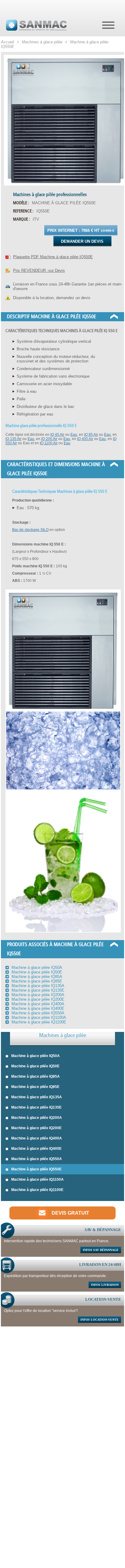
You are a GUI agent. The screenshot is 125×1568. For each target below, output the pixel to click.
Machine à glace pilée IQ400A (36, 1138)
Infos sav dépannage (101, 1250)
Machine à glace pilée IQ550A (36, 1159)
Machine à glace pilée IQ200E (36, 1128)
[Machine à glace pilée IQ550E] (62, 120)
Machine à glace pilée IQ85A (35, 1076)
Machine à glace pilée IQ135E (36, 1107)
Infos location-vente (99, 1319)
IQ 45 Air (57, 434)
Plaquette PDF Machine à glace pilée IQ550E (53, 257)
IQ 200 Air (49, 439)
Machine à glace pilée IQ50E (35, 1066)
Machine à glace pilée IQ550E (36, 1169)
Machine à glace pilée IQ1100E (37, 1190)
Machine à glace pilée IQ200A (36, 1118)
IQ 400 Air (85, 439)
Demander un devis (82, 241)
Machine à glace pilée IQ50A (35, 1056)
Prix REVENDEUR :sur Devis (39, 270)
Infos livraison (105, 1284)
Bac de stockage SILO (30, 530)
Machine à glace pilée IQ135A (36, 1097)
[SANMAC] (36, 25)
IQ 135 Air (13, 439)
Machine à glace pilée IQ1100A (37, 1179)
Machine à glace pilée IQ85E (35, 1087)
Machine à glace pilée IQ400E (36, 1148)
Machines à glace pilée (62, 1035)
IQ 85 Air (91, 434)
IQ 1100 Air (49, 443)
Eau (73, 434)
